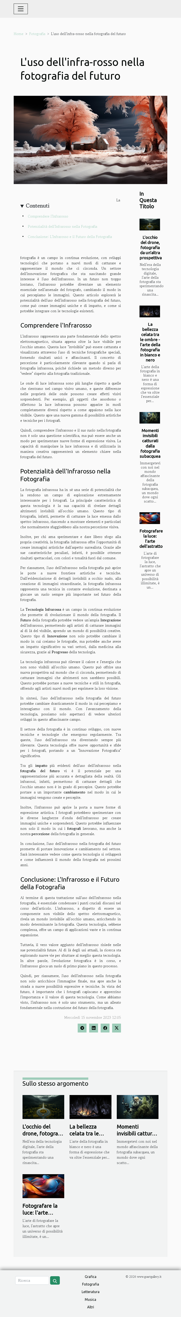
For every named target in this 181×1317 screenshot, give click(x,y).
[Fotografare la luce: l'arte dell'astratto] (150, 518)
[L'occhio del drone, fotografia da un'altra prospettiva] (150, 224)
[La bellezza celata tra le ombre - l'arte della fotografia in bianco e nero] (150, 311)
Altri (90, 1307)
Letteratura (91, 1292)
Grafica (90, 1277)
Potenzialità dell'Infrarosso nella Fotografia (62, 226)
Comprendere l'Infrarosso (48, 216)
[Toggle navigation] (21, 9)
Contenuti (37, 206)
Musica (90, 1299)
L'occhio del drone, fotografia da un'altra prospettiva (151, 247)
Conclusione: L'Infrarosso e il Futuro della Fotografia (70, 236)
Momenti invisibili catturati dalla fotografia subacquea (150, 443)
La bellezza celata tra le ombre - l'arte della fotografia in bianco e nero (150, 342)
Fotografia (37, 33)
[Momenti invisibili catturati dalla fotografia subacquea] (150, 418)
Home (18, 33)
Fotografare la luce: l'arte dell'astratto (151, 538)
